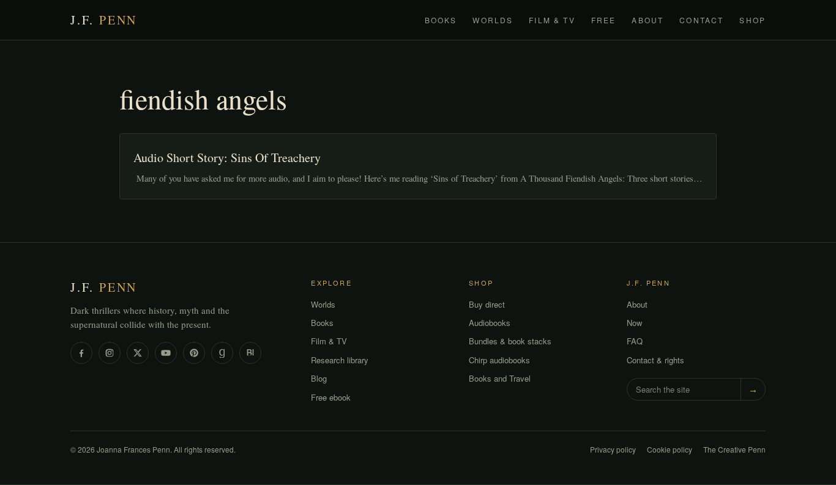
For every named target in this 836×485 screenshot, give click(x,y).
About (647, 20)
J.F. (103, 20)
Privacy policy (613, 449)
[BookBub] (250, 353)
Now (634, 322)
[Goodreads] (222, 353)
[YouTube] (166, 353)
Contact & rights (655, 360)
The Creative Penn (734, 449)
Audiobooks (489, 322)
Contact (701, 20)
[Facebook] (81, 353)
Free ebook (331, 397)
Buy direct (487, 304)
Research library (339, 360)
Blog (319, 378)
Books (441, 20)
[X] (138, 353)
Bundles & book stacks (510, 341)
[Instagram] (110, 353)
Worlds (492, 20)
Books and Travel (500, 378)
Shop (752, 20)
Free (603, 20)
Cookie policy (669, 449)
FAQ (635, 341)
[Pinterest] (194, 353)
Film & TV (552, 20)
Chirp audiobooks (499, 360)
